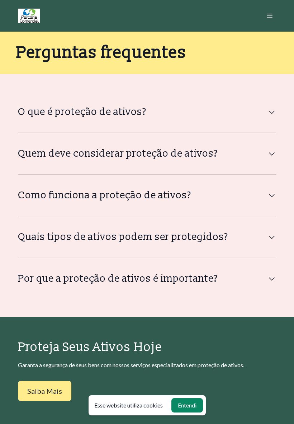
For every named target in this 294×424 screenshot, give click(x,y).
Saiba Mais (44, 391)
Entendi (187, 405)
